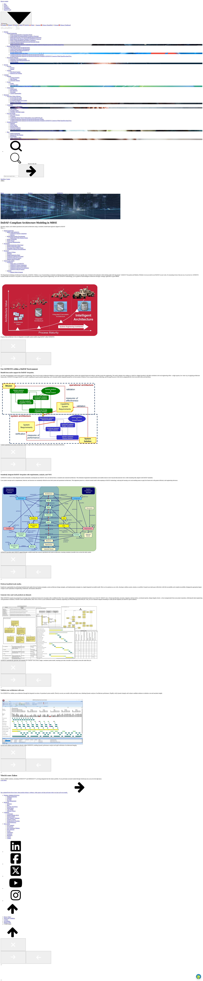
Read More (35, 139)
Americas (5, 23)
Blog (5, 4)
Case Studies (10, 809)
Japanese (38, 25)
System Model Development (24, 36)
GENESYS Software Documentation (16, 249)
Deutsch (10, 25)
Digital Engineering (12, 33)
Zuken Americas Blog (15, 137)
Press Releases (13, 90)
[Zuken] (10, 29)
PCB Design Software (12, 57)
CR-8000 (9, 798)
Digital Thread (10, 240)
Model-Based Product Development (25, 37)
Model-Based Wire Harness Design (25, 39)
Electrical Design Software (13, 46)
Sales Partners (13, 79)
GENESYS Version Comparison (18, 233)
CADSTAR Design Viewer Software (26, 117)
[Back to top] (12, 914)
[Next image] (13, 358)
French (16, 25)
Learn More (25, 53)
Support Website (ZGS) (13, 815)
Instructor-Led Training (16, 73)
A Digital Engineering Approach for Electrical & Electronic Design (27, 54)
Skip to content (4, 1)
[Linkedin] (16, 851)
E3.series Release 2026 (16, 52)
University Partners (15, 80)
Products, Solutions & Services (11, 795)
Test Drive (3, 179)
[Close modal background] (1, 579)
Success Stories (14, 126)
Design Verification (23, 40)
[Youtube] (16, 888)
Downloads (7, 243)
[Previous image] (38, 358)
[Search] (16, 151)
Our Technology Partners (13, 828)
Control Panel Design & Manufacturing (20, 49)
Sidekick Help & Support (13, 259)
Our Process (10, 826)
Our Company (10, 825)
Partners (9, 76)
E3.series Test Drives (12, 806)
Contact (8, 179)
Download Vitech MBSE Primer (15, 248)
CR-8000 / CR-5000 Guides (17, 112)
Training (9, 70)
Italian (21, 25)
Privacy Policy (7, 917)
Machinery (9, 835)
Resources (6, 95)
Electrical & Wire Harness (16, 135)
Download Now (60, 44)
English (4, 25)
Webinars (6, 7)
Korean (56, 25)
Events (5, 5)
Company (6, 74)
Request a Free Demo (15, 102)
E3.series (9, 799)
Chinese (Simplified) (47, 25)
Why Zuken (7, 824)
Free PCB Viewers (15, 115)
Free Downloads (11, 113)
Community (7, 8)
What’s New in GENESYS (17, 263)
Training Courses (11, 819)
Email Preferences (11, 822)
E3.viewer (12, 116)
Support (12, 69)
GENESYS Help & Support (14, 258)
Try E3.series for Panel (16, 99)
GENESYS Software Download (15, 256)
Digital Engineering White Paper (15, 245)
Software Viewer (11, 811)
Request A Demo (11, 252)
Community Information (16, 106)
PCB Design (13, 136)
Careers (9, 836)
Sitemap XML (7, 922)
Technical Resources (12, 122)
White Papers (13, 125)
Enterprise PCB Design (18, 59)
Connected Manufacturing (24, 42)
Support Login (7, 9)
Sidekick (12, 235)
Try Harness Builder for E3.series (18, 100)
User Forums (13, 109)
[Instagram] (16, 900)
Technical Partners (14, 77)
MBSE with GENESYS (13, 232)
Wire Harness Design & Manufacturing (20, 47)
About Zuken (10, 87)
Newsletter (13, 92)
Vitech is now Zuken (9, 260)
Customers (6, 812)
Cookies (6, 919)
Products (6, 32)
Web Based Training (15, 72)
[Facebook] (16, 864)
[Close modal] (13, 346)
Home (2, 193)
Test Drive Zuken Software (14, 96)
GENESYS (60, 193)
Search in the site (32, 163)
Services (6, 64)
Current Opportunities (15, 93)
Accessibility (7, 921)
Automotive (10, 832)
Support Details (11, 816)
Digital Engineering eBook (17, 43)
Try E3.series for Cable (16, 97)
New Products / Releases (13, 818)
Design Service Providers (13, 821)
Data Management (11, 801)
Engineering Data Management (19, 50)
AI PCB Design (14, 62)
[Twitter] (16, 876)
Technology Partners (15, 127)
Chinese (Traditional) (65, 25)
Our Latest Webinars (15, 129)
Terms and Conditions (9, 918)
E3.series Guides (14, 110)
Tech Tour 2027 (14, 85)
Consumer (9, 834)
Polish (32, 25)
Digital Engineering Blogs (13, 255)
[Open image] (1, 659)
